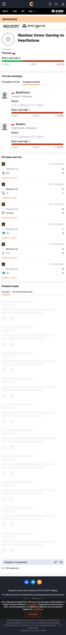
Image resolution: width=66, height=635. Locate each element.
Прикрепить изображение (55, 562)
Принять (33, 614)
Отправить (61, 562)
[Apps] (50, 4)
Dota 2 (5, 11)
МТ (23, 11)
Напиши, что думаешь (15, 562)
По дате (6, 292)
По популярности (22, 292)
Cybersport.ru (26, 630)
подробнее (32, 604)
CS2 (15, 11)
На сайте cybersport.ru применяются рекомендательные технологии (33, 595)
